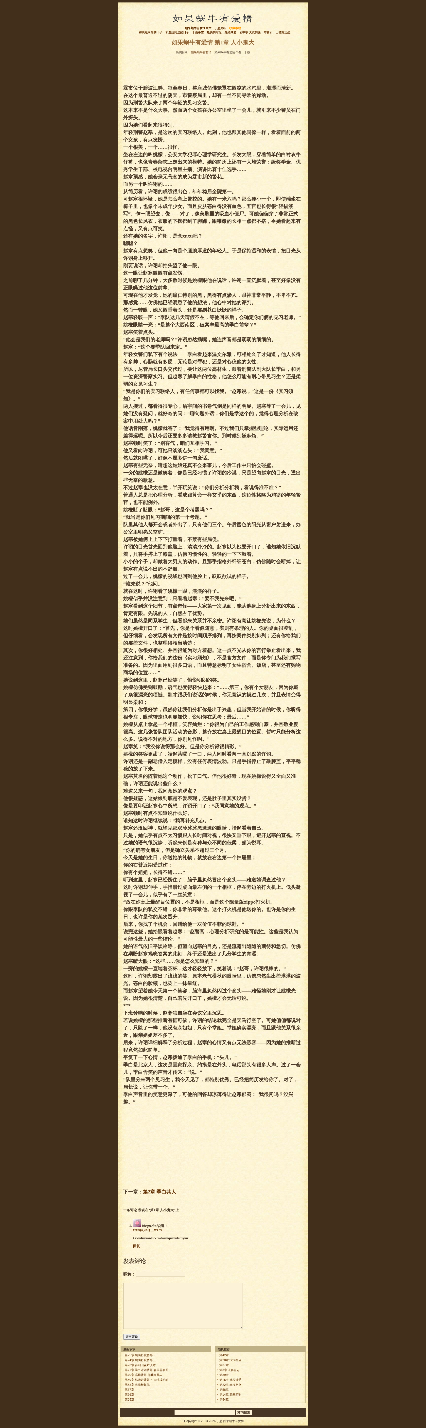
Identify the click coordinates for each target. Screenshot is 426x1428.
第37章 (224, 1365)
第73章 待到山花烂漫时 (140, 1365)
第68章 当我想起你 (137, 1385)
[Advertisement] (213, 68)
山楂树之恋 (283, 32)
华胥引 (268, 32)
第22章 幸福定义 (230, 1385)
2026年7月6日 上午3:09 (147, 1230)
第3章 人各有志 (229, 1370)
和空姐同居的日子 (177, 32)
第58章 (224, 1389)
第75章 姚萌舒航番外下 (140, 1355)
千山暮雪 (198, 32)
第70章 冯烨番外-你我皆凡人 (143, 1375)
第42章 (224, 1355)
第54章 (224, 1399)
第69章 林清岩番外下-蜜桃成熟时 (146, 1380)
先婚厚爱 (230, 32)
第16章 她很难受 (230, 1380)
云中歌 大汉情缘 (250, 32)
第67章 (129, 1389)
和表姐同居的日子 (150, 32)
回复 (136, 1246)
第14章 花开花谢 (230, 1394)
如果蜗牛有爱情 (201, 52)
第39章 (224, 1375)
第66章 (129, 1394)
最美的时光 (214, 32)
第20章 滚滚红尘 (230, 1360)
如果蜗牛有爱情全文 (198, 28)
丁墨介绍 (220, 28)
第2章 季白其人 (159, 1191)
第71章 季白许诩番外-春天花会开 (146, 1370)
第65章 (129, 1399)
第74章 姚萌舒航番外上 (140, 1360)
